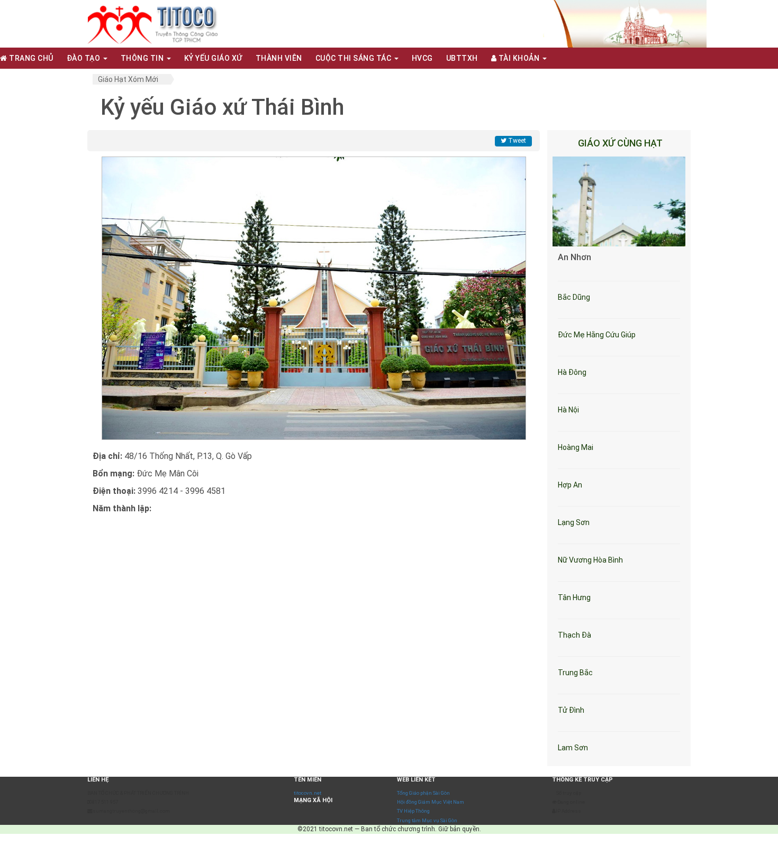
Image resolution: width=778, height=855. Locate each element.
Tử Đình (571, 710)
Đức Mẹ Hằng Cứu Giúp (597, 334)
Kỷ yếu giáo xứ (213, 58)
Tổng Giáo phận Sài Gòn (423, 793)
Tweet (516, 140)
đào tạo (84, 58)
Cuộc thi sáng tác (354, 58)
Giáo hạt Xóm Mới (128, 79)
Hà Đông (572, 372)
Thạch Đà (574, 635)
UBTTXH (462, 58)
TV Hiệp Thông (413, 811)
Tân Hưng (574, 597)
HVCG (422, 58)
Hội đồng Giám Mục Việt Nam (430, 802)
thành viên (279, 58)
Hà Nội (568, 410)
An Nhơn (574, 257)
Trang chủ (30, 58)
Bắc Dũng (574, 297)
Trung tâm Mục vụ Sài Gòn (427, 820)
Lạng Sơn (574, 522)
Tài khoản (518, 58)
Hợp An (570, 485)
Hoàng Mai (575, 447)
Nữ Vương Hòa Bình (590, 560)
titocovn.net (307, 793)
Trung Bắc (575, 672)
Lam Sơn (573, 747)
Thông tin (143, 58)
